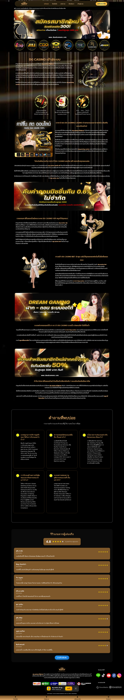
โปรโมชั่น (54, 4)
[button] (101, 670)
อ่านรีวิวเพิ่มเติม (62, 657)
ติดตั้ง (68, 688)
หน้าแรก (46, 4)
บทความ (62, 4)
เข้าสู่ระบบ (80, 4)
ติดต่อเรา (71, 4)
